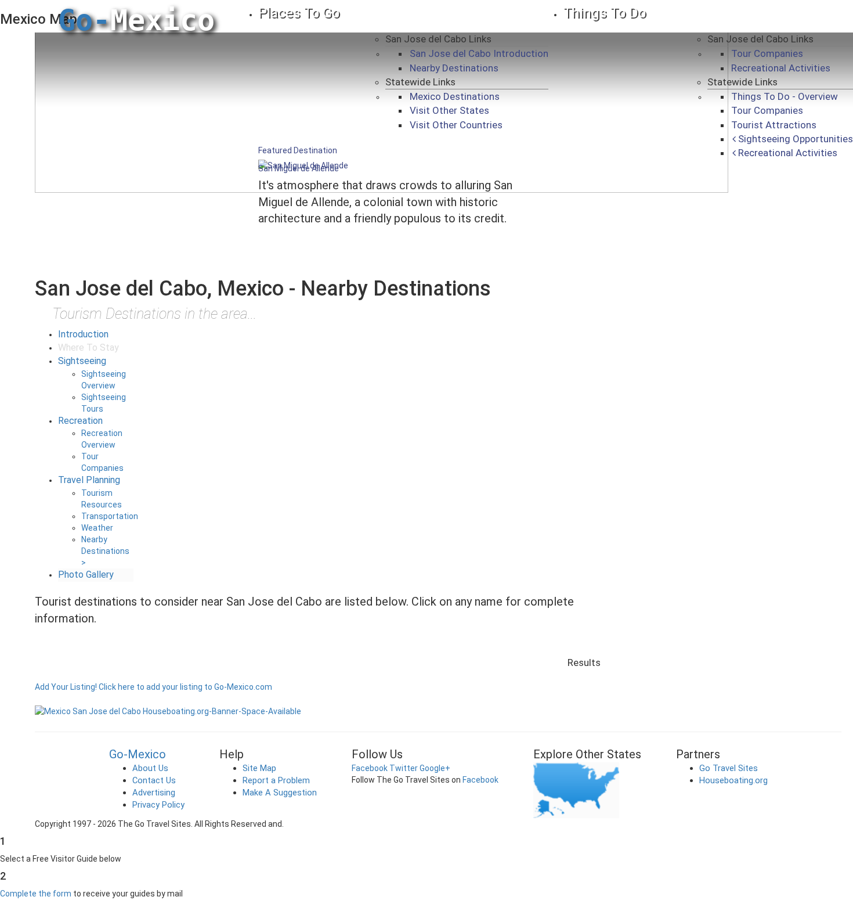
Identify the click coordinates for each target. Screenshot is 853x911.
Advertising (153, 792)
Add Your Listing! (66, 687)
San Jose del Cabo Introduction (479, 53)
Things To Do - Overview (784, 96)
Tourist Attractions (773, 125)
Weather (97, 527)
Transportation (109, 516)
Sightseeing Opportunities (794, 139)
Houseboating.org (733, 780)
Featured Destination (297, 150)
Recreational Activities (780, 68)
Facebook (370, 768)
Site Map (259, 768)
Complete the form (35, 893)
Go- (136, 20)
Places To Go (298, 13)
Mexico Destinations (455, 96)
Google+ (435, 768)
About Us (150, 768)
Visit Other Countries (456, 125)
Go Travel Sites (728, 768)
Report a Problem (276, 780)
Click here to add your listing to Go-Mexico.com (185, 687)
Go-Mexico (137, 754)
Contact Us (154, 780)
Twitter (403, 768)
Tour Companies (767, 53)
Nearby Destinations (454, 68)
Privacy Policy (158, 805)
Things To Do (604, 13)
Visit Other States (449, 110)
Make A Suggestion (280, 792)
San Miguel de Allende (298, 168)
